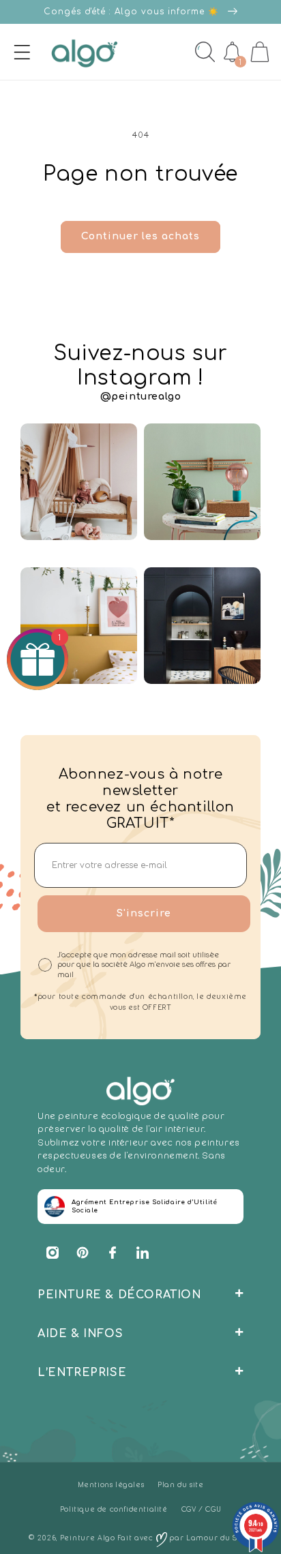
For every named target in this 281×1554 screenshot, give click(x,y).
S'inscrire (144, 913)
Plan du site (180, 1484)
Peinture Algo (87, 1538)
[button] (13, 52)
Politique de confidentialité (114, 1509)
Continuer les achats (140, 236)
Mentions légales (111, 1484)
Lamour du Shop (219, 1538)
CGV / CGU (201, 1509)
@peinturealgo (140, 396)
